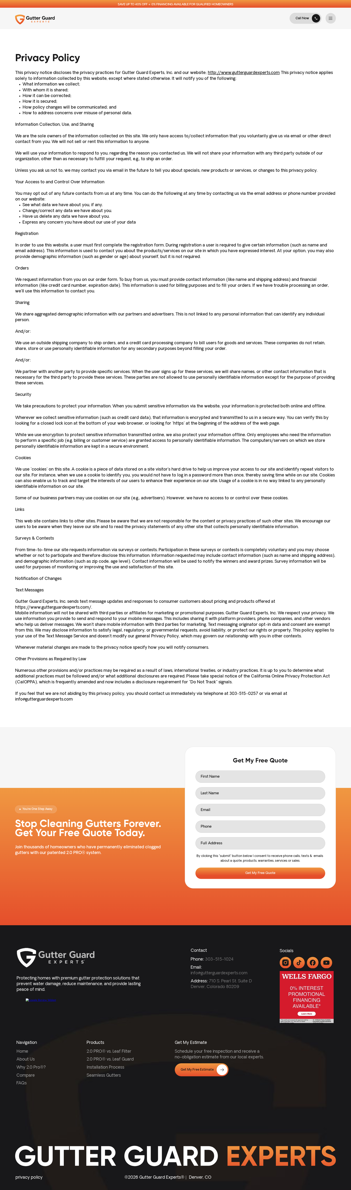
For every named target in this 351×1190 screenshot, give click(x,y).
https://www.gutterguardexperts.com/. (53, 608)
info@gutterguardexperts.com (44, 699)
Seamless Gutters (104, 1076)
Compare (25, 1076)
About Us (25, 1059)
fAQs (21, 1083)
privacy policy (29, 1178)
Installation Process (105, 1067)
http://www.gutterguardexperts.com (244, 73)
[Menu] (331, 18)
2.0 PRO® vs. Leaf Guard (110, 1059)
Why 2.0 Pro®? (31, 1067)
